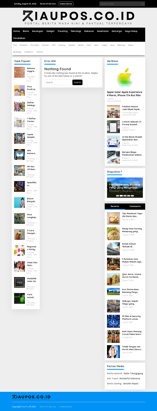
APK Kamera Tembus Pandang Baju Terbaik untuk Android (31, 152)
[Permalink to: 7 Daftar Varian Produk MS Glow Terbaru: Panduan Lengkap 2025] (19, 122)
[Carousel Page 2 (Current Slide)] (121, 196)
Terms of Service (48, 406)
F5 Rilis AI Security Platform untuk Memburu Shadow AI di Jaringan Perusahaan (132, 317)
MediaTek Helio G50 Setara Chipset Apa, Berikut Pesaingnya (32, 280)
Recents (115, 206)
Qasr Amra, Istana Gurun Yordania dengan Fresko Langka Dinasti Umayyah (131, 275)
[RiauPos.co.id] (78, 17)
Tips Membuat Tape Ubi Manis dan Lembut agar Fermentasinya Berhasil (132, 215)
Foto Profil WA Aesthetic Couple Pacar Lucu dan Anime (32, 88)
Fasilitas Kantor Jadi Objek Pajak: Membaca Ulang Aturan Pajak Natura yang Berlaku (131, 108)
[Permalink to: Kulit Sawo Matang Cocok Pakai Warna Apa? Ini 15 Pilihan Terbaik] (113, 336)
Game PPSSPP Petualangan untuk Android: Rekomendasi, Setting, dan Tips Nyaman (31, 136)
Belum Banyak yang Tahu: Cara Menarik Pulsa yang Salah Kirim (31, 200)
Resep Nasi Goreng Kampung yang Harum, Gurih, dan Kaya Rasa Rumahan (132, 230)
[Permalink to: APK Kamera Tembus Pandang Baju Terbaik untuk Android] (19, 154)
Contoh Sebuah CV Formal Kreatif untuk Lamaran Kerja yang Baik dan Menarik (132, 123)
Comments (135, 206)
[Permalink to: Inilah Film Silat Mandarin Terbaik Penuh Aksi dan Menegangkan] (19, 266)
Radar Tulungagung (133, 373)
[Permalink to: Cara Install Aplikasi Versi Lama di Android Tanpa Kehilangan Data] (19, 298)
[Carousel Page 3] (124, 196)
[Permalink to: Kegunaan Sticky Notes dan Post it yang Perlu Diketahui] (19, 250)
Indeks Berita (66, 406)
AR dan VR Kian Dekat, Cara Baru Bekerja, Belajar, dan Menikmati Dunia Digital (32, 168)
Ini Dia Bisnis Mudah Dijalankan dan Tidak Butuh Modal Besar (132, 138)
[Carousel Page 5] (132, 196)
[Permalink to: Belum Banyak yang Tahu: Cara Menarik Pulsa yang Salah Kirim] (19, 202)
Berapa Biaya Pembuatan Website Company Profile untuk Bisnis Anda (132, 153)
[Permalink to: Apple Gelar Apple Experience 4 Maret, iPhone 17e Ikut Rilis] (125, 77)
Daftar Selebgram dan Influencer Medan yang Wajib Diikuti (32, 104)
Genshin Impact (130, 383)
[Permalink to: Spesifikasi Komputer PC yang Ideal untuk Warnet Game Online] (19, 186)
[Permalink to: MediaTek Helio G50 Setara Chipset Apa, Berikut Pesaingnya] (19, 282)
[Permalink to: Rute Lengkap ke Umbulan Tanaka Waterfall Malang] (19, 218)
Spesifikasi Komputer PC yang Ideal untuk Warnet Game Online (32, 184)
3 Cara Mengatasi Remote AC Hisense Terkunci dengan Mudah (32, 232)
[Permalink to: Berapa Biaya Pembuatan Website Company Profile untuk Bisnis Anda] (113, 156)
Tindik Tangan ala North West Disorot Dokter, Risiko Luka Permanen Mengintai (132, 348)
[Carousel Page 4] (128, 196)
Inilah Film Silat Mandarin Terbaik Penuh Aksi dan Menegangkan (32, 264)
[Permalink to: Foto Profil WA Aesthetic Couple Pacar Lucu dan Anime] (19, 90)
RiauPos (25, 406)
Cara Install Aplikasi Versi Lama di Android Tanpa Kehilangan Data (32, 296)
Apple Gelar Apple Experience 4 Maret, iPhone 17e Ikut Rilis (124, 94)
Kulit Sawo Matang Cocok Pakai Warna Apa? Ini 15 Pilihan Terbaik (132, 333)
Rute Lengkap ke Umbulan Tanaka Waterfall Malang (32, 216)
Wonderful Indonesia (129, 378)
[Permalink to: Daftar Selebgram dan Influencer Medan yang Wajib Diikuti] (19, 106)
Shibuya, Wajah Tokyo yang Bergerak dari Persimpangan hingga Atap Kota (131, 302)
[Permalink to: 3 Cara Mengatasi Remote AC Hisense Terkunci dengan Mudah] (19, 234)
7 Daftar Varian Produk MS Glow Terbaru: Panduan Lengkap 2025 (31, 120)
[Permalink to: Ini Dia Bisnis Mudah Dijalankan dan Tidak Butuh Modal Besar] (113, 141)
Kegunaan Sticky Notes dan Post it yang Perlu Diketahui (31, 248)
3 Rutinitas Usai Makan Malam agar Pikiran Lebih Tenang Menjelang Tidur (132, 260)
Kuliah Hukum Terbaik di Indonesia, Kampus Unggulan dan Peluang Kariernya (132, 245)
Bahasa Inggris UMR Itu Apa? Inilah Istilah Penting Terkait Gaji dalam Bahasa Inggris (31, 69)
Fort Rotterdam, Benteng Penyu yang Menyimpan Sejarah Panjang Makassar (124, 186)
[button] (142, 3)
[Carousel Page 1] (117, 196)
